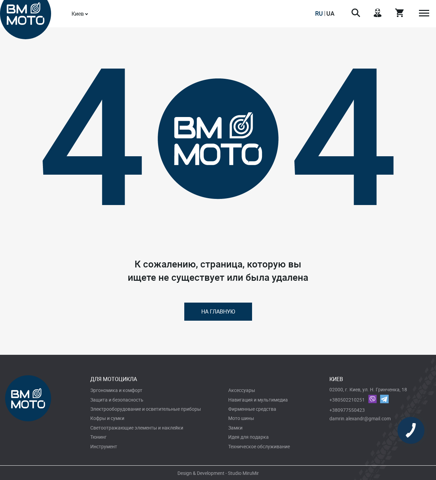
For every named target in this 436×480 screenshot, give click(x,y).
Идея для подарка (248, 437)
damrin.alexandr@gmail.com (360, 418)
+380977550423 (347, 410)
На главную (218, 311)
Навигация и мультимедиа (258, 399)
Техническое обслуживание (259, 446)
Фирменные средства (252, 409)
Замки (235, 427)
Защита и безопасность (116, 399)
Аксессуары (241, 390)
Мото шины (241, 418)
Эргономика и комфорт (116, 390)
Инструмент (103, 446)
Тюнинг (98, 437)
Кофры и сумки (107, 418)
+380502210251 (347, 399)
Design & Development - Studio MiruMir (218, 473)
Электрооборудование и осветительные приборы (145, 409)
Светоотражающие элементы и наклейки (136, 427)
